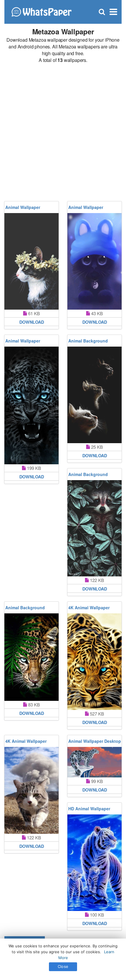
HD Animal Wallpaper (89, 808)
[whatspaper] (41, 11)
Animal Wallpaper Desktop (94, 741)
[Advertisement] (63, 132)
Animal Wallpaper (22, 207)
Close (63, 966)
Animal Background (88, 341)
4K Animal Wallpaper (89, 607)
